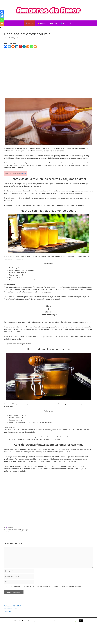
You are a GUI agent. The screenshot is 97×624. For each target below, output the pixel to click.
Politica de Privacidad (12, 606)
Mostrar (23, 173)
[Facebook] (5, 46)
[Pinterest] (20, 46)
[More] (35, 46)
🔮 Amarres (30, 23)
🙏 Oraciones (41, 23)
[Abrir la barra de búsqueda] (70, 23)
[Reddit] (13, 46)
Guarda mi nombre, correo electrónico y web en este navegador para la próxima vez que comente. (44, 586)
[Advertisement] (48, 70)
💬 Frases (53, 23)
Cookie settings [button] (72, 621)
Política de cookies (11, 609)
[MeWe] (24, 46)
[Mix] (27, 46)
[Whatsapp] (31, 46)
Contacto (7, 612)
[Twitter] (9, 46)
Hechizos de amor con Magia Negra (17, 530)
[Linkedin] (16, 46)
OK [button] (81, 621)
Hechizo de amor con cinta (14, 532)
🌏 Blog (63, 23)
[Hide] (1, 27)
